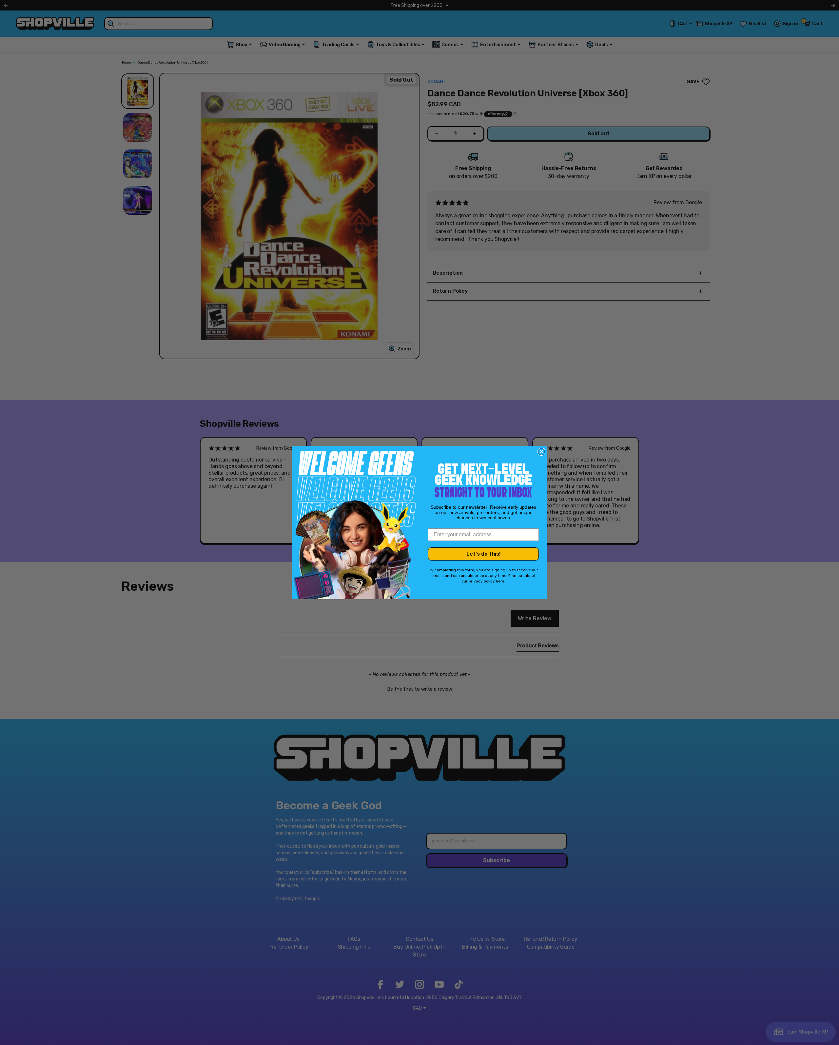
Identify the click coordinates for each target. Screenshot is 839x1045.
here (500, 581)
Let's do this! (483, 554)
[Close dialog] (541, 451)
